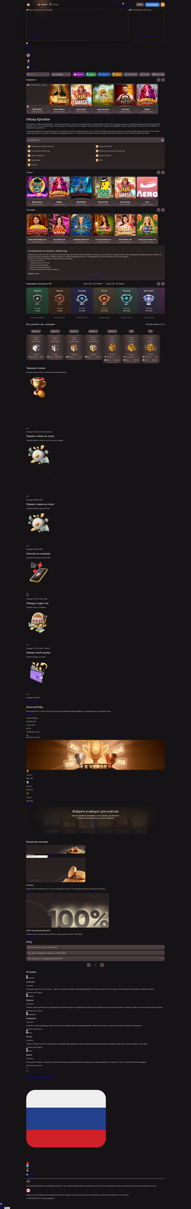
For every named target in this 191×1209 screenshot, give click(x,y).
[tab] (95, 47)
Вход (140, 4)
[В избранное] (45, 86)
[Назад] (158, 80)
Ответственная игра (33, 1078)
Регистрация (152, 4)
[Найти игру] (28, 74)
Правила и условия (44, 1076)
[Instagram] (95, 1168)
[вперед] (102, 965)
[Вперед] (163, 80)
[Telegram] (95, 1165)
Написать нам (31, 1076)
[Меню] (163, 4)
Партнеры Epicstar (48, 1078)
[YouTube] (95, 1163)
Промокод (30, 854)
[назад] (89, 965)
